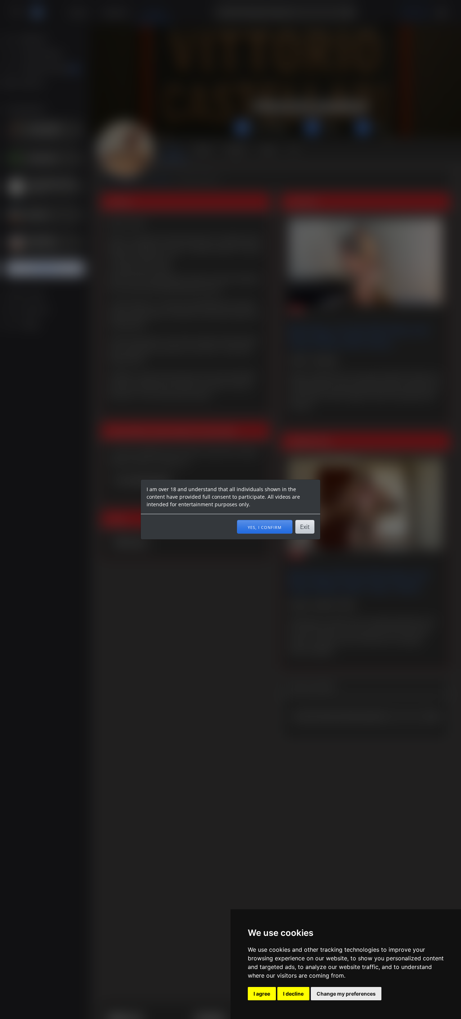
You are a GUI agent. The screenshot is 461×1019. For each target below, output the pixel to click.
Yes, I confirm (265, 527)
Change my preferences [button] (346, 994)
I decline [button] (293, 994)
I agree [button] (262, 994)
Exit (305, 527)
